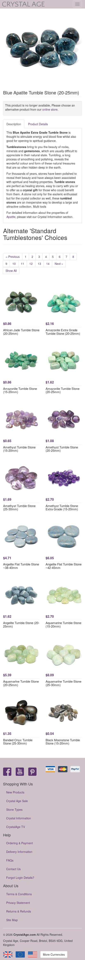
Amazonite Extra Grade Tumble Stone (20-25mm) (63, 332)
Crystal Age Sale (17, 801)
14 (48, 264)
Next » (59, 264)
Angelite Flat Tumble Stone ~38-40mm (21, 566)
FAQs (9, 860)
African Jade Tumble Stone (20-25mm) (21, 332)
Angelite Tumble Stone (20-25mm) (21, 624)
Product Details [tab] (38, 124)
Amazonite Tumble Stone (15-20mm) (20, 390)
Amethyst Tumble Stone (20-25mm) (62, 449)
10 (14, 264)
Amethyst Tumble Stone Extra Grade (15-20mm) (62, 507)
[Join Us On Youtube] (20, 772)
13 (39, 264)
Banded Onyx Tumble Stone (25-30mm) (17, 742)
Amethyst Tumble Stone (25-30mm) (19, 507)
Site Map (12, 920)
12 (31, 264)
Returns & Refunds (18, 911)
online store (50, 109)
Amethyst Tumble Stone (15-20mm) (19, 449)
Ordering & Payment (19, 843)
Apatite (10, 217)
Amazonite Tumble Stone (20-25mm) (62, 390)
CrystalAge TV (15, 827)
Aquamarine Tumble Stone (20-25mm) (21, 683)
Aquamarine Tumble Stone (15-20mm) (63, 624)
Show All (11, 271)
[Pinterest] (32, 772)
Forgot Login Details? (20, 877)
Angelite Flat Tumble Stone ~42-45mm (63, 566)
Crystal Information (18, 818)
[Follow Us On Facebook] (7, 772)
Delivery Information (19, 852)
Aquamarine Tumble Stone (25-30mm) (63, 683)
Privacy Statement (18, 903)
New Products (15, 792)
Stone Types (14, 809)
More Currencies (54, 954)
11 (22, 264)
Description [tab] (13, 124)
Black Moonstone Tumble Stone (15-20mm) (63, 742)
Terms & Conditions (19, 894)
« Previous (13, 257)
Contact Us (13, 869)
